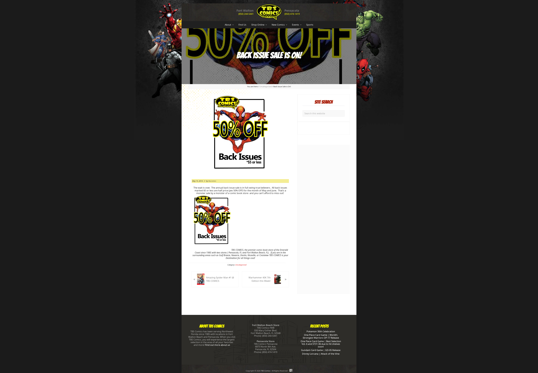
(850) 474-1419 (292, 13)
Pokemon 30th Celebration (321, 331)
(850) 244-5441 (246, 13)
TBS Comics (265, 370)
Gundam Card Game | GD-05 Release (320, 350)
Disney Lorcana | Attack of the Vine (320, 353)
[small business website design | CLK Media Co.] (290, 370)
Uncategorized (240, 265)
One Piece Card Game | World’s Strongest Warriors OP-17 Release (321, 336)
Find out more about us (217, 344)
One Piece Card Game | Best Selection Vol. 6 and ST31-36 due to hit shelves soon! (321, 344)
